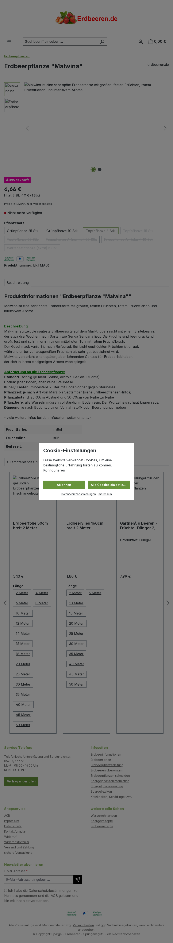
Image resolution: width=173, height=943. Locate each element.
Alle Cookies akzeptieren (109, 485)
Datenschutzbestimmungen (78, 494)
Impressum (105, 494)
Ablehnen (64, 485)
